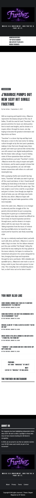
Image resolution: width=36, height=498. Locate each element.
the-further (6, 109)
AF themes (22, 495)
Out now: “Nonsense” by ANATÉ (18, 363)
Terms (20, 484)
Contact (26, 484)
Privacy (14, 484)
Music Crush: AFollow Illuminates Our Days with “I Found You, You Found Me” (17, 337)
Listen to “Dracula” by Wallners (16, 369)
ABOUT (19, 40)
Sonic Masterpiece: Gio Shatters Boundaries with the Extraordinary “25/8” (17, 315)
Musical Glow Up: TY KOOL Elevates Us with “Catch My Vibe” (17, 326)
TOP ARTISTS (13, 40)
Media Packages (14, 44)
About (8, 484)
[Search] (30, 39)
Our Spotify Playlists (16, 42)
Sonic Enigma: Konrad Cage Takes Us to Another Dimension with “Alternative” (16, 304)
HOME (11, 37)
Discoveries (6, 89)
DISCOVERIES (16, 37)
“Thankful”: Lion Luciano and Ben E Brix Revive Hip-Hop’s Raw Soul (17, 348)
